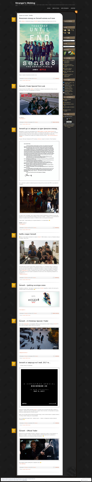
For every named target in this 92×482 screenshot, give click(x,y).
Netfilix (27, 80)
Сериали (35, 78)
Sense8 (35, 21)
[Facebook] (69, 30)
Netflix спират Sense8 (27, 234)
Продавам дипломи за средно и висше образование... (68, 75)
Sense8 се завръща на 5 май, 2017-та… (35, 363)
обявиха (23, 21)
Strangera (26, 78)
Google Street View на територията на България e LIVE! (69, 65)
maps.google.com (67, 102)
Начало (48, 8)
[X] (73, 30)
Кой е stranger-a (65, 8)
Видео (20, 84)
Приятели (73, 8)
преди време (26, 323)
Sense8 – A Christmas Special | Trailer (33, 321)
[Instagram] (65, 33)
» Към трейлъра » (22, 463)
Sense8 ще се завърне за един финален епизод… (39, 129)
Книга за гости (56, 8)
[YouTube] (65, 30)
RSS (75, 12)
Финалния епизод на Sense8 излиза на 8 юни (37, 18)
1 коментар (57, 78)
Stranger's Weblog (25, 3)
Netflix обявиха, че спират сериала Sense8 (46, 131)
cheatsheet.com (25, 270)
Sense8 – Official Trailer (28, 431)
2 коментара (57, 227)
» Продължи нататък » (23, 274)
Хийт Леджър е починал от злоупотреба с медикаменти (69, 61)
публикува (39, 138)
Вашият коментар (56, 313)
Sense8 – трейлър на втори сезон (32, 285)
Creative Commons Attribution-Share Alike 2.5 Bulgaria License (69, 126)
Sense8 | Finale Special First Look (32, 86)
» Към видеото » (22, 118)
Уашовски (24, 80)
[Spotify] (69, 33)
